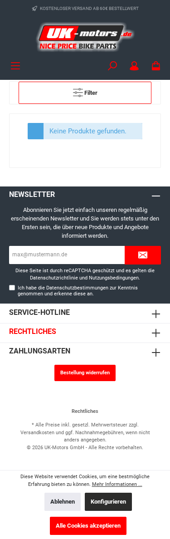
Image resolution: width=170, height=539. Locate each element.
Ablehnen (62, 501)
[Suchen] (112, 66)
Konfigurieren (108, 501)
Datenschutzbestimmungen (77, 288)
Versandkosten (37, 433)
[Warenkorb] (156, 66)
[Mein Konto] (134, 66)
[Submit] (143, 255)
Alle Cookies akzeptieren (88, 525)
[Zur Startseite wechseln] (85, 37)
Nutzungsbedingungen (114, 278)
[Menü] (15, 66)
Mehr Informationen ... (117, 484)
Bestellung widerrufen (85, 373)
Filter (90, 92)
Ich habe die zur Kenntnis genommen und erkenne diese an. (78, 291)
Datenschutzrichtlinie (54, 278)
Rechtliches (32, 331)
